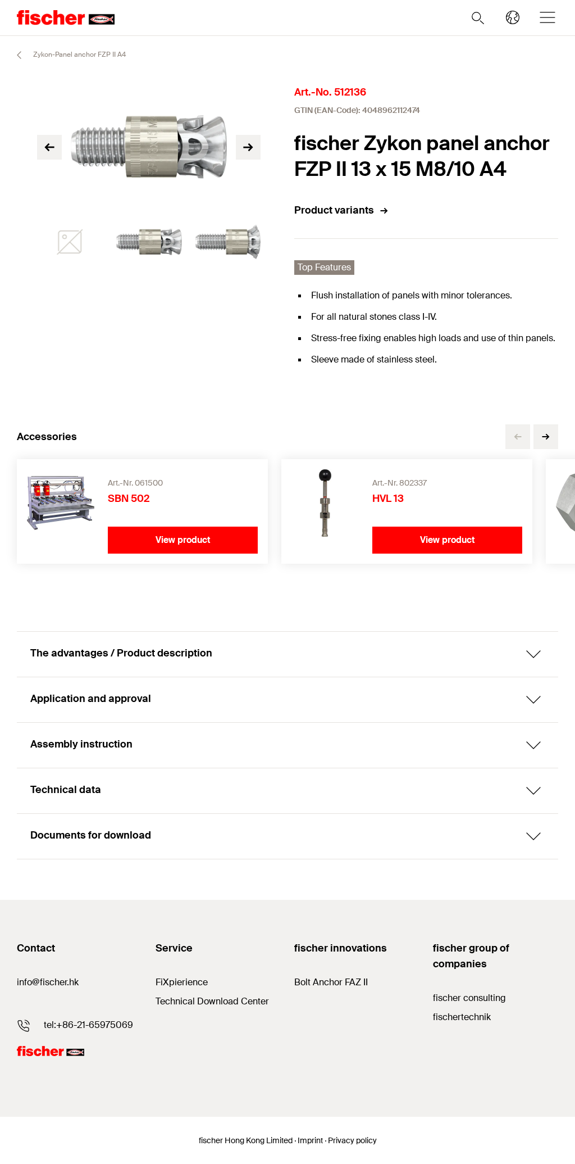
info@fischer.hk (48, 982)
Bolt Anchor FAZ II (331, 982)
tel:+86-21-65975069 (88, 1025)
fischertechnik (462, 1017)
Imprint (310, 1140)
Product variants (334, 210)
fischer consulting (469, 998)
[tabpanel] (70, 242)
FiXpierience (182, 982)
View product (183, 540)
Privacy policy (352, 1140)
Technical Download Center (212, 1001)
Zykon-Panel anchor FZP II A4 (78, 54)
